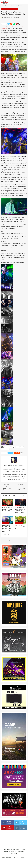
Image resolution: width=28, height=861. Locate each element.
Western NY (7, 851)
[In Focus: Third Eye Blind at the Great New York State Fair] (7, 502)
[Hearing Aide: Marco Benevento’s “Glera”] (20, 520)
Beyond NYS (14, 853)
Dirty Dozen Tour (7, 447)
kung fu (13, 447)
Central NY (13, 851)
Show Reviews (5, 8)
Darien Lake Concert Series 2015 (7, 488)
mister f (17, 447)
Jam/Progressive (14, 8)
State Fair (5, 505)
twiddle (22, 447)
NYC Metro (22, 849)
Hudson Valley (15, 849)
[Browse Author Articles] (14, 460)
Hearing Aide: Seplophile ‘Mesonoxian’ (21, 488)
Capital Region (6, 849)
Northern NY (21, 851)
